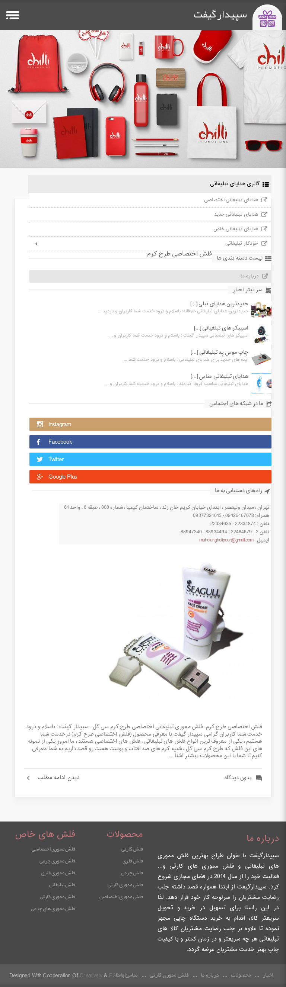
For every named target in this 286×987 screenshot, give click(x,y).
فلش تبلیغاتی (62, 884)
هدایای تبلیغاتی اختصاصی (231, 200)
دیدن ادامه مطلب (59, 778)
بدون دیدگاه (238, 778)
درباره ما (250, 276)
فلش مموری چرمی (57, 860)
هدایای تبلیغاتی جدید (236, 214)
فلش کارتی (132, 848)
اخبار (268, 974)
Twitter (56, 460)
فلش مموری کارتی (125, 884)
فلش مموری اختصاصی (121, 896)
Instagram (59, 425)
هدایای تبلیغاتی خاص (235, 229)
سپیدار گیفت (220, 14)
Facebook (60, 442)
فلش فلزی (133, 860)
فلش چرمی (132, 872)
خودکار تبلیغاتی (241, 243)
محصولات (241, 974)
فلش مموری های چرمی (53, 908)
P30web (118, 976)
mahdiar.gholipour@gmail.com (226, 540)
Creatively (91, 976)
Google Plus (62, 477)
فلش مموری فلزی (58, 872)
